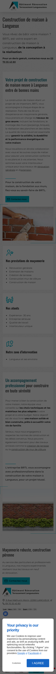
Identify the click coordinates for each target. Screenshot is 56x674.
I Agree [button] (38, 663)
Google (21, 653)
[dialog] (28, 645)
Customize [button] (16, 663)
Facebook (33, 653)
